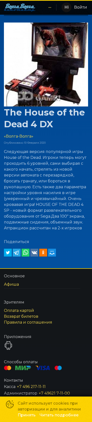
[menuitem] (49, 7)
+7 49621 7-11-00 (54, 393)
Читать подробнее (59, 415)
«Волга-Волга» (18, 136)
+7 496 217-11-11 (31, 386)
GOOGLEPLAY (8, 345)
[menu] (46, 7)
